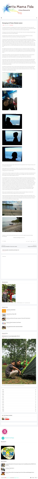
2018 (19, 394)
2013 (19, 402)
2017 (19, 396)
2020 (19, 391)
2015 (19, 399)
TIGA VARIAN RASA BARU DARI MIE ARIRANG (14, 326)
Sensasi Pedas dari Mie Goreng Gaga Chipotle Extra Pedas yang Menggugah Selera (20, 472)
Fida (3, 25)
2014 (19, 401)
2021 (19, 389)
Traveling (4, 241)
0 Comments (11, 25)
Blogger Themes (16, 477)
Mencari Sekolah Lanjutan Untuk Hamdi (14, 322)
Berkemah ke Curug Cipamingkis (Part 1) (11, 336)
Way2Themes (8, 477)
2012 (19, 404)
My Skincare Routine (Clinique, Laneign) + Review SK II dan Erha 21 (18, 318)
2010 (19, 407)
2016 (19, 397)
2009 (19, 409)
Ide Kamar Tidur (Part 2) (10, 468)
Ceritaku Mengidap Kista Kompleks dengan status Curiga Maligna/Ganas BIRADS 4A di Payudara (21, 464)
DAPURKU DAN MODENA (11, 309)
